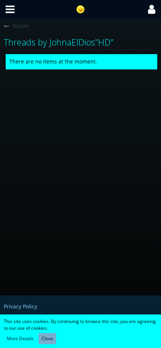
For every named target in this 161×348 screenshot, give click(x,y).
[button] (10, 9)
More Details (20, 338)
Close (47, 338)
